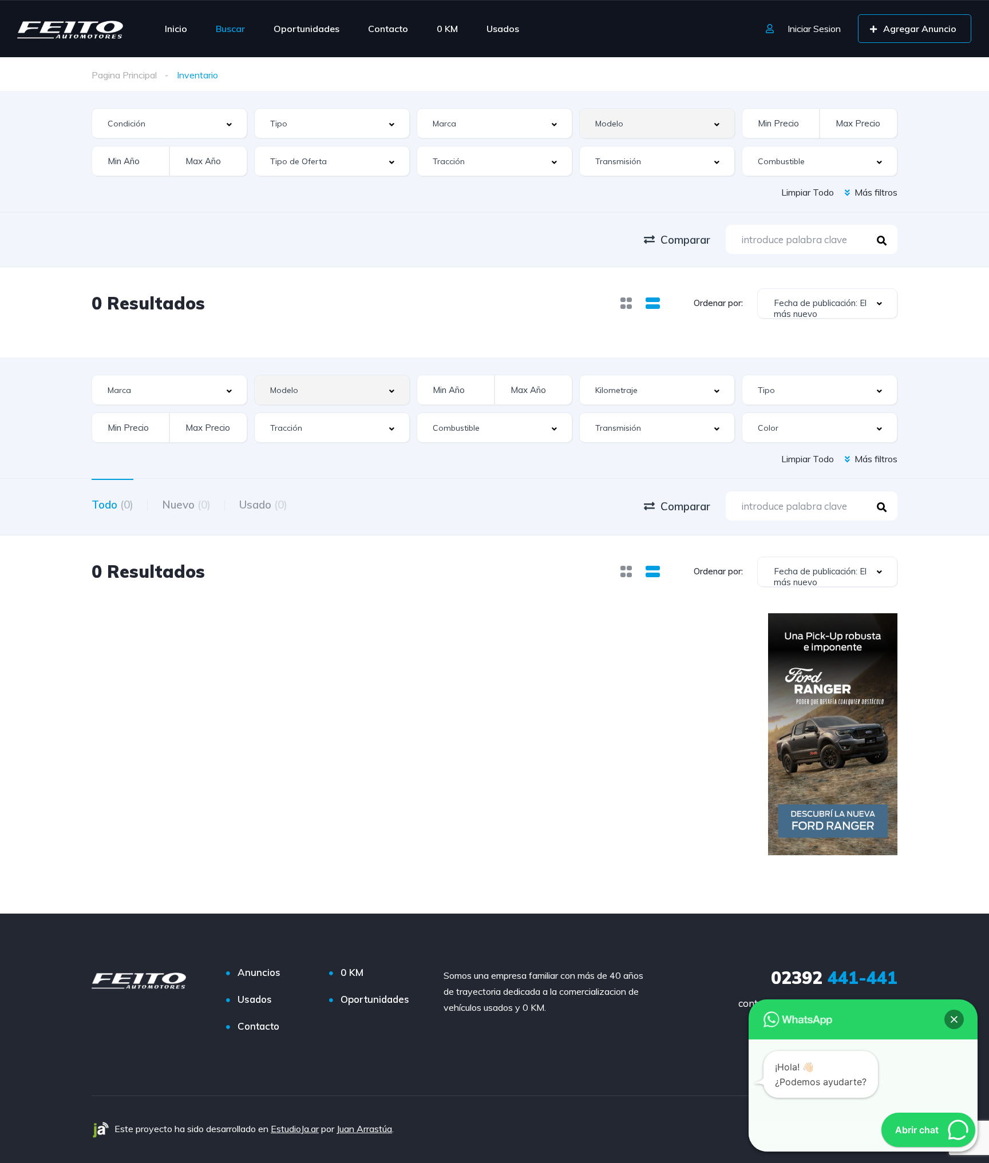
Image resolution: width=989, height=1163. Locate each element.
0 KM (447, 28)
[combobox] (169, 123)
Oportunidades (306, 28)
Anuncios (259, 972)
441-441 (834, 978)
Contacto (388, 28)
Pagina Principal (124, 75)
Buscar (230, 28)
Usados (502, 28)
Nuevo (186, 504)
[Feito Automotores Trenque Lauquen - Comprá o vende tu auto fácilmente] (70, 28)
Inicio (176, 28)
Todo (112, 504)
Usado (263, 504)
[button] (954, 1019)
